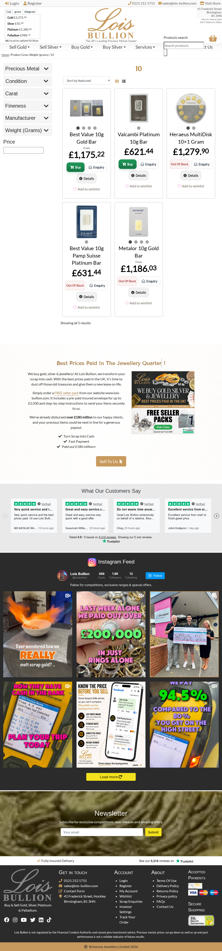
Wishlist (125, 896)
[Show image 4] (95, 128)
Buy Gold (80, 47)
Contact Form (74, 891)
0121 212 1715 (75, 880)
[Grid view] (117, 80)
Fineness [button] (15, 106)
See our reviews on (157, 861)
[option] (55, 860)
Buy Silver (113, 47)
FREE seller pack (66, 393)
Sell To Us (109, 461)
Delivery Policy (168, 886)
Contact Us (165, 906)
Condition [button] (16, 81)
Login (14, 3)
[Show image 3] (89, 128)
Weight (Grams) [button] (23, 130)
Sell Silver (49, 47)
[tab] (9, 12)
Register (35, 3)
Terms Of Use (166, 880)
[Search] (165, 52)
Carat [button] (11, 93)
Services (143, 47)
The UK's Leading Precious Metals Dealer (111, 41)
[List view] (123, 80)
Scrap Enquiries (130, 901)
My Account (128, 891)
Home (5, 55)
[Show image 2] (83, 128)
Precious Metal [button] (22, 68)
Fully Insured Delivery (57, 861)
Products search (176, 37)
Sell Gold (18, 47)
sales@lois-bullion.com (81, 886)
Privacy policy (167, 896)
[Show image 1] (78, 128)
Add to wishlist (89, 189)
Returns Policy (167, 891)
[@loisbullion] (62, 575)
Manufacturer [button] (20, 118)
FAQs (161, 901)
